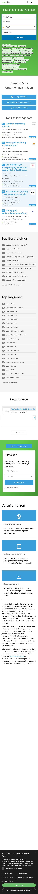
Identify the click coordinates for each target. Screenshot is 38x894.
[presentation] (27, 2)
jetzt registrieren (19, 446)
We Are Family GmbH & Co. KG (23, 409)
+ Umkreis (7, 32)
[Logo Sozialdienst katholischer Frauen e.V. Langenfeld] (32, 166)
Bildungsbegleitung (27, 53)
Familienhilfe (22, 46)
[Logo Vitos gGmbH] (32, 192)
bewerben (32, 137)
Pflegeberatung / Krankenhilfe (11, 64)
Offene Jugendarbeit (24, 55)
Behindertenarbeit (20, 62)
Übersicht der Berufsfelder (10, 285)
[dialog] (19, 872)
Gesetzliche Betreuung (22, 60)
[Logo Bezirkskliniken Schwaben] (34, 125)
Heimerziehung (6, 48)
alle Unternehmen (19, 433)
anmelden (19, 483)
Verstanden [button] (19, 885)
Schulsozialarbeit (18, 58)
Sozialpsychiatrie (7, 71)
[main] (19, 337)
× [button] (35, 852)
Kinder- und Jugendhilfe (9, 46)
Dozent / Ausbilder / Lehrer (10, 67)
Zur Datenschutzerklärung (25, 865)
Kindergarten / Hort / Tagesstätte (23, 48)
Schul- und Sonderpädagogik (10, 53)
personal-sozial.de (17, 656)
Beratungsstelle (6, 58)
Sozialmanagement (7, 60)
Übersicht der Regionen (10, 382)
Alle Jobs (4, 129)
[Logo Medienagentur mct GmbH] (34, 211)
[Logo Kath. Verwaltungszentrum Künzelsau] (34, 143)
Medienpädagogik (7, 62)
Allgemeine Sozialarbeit (9, 55)
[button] (34, 32)
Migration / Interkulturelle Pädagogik (21, 51)
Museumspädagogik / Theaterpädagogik (14, 69)
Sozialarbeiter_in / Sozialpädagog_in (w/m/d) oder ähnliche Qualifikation (15, 167)
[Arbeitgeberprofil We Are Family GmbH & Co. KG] (7, 413)
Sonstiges (5, 51)
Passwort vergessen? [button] (12, 487)
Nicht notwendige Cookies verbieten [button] (19, 890)
